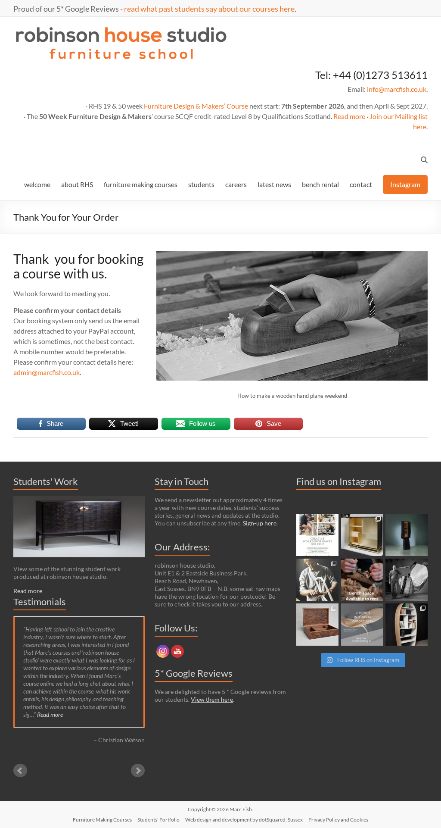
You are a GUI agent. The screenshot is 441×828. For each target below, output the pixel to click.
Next (138, 771)
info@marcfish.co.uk (396, 89)
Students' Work (45, 481)
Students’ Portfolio (158, 819)
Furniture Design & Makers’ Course (196, 106)
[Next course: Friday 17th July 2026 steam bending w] (317, 580)
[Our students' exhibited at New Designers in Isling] (362, 535)
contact (361, 184)
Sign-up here (259, 523)
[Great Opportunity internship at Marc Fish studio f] (362, 624)
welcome (37, 184)
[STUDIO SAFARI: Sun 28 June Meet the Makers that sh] (406, 580)
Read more (349, 116)
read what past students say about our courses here (209, 8)
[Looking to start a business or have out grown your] (317, 535)
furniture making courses (140, 184)
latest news (274, 184)
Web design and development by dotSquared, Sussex (244, 819)
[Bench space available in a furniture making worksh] (362, 580)
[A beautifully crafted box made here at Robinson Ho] (317, 624)
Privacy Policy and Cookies (338, 819)
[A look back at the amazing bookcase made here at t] (406, 624)
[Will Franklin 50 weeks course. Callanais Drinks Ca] (406, 535)
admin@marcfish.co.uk (46, 372)
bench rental (320, 184)
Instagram (405, 184)
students (201, 184)
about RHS (77, 184)
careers (236, 184)
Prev (20, 771)
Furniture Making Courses (102, 819)
